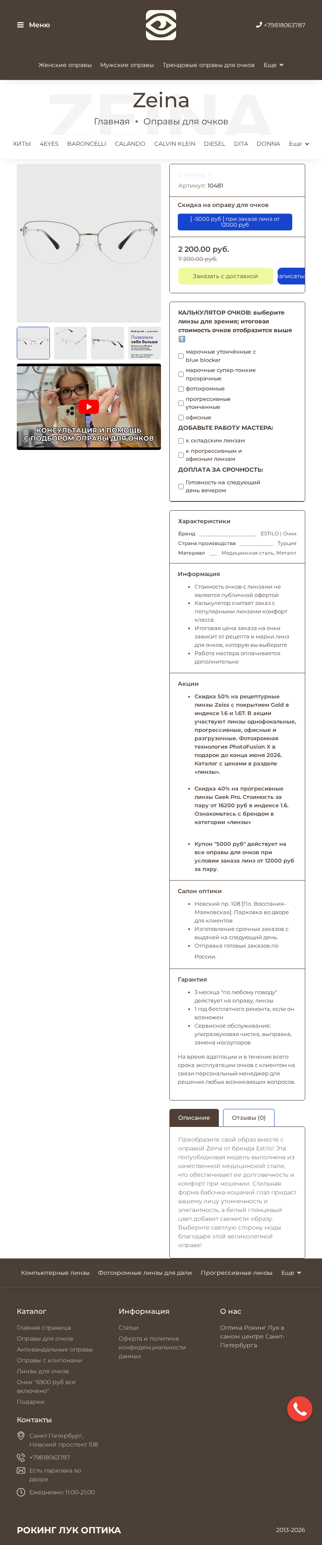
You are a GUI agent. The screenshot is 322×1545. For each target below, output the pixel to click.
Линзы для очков (43, 1371)
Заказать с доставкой (225, 276)
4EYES (49, 143)
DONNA (268, 143)
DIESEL (214, 143)
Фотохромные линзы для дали (145, 1272)
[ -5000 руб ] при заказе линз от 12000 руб (235, 222)
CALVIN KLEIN (174, 143)
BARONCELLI (86, 143)
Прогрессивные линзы (237, 1272)
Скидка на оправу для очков (223, 205)
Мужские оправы (127, 65)
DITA (241, 143)
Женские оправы (65, 65)
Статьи (129, 1327)
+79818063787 (283, 25)
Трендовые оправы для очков (209, 65)
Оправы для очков (186, 121)
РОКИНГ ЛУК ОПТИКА (69, 1530)
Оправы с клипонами (50, 1360)
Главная (112, 121)
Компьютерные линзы (55, 1272)
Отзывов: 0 (195, 174)
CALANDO (130, 143)
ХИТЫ (22, 143)
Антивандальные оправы (55, 1349)
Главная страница (44, 1327)
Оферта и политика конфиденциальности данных (152, 1347)
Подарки (30, 1401)
